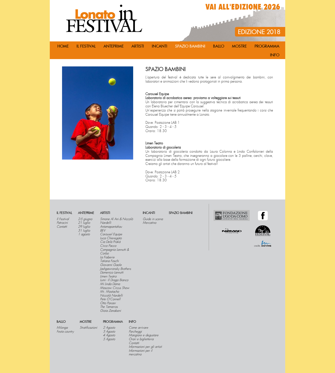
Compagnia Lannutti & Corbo (114, 251)
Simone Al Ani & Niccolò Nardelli (116, 221)
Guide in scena (153, 219)
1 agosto (84, 234)
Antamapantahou (111, 227)
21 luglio (84, 223)
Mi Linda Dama (110, 284)
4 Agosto (109, 335)
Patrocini (62, 223)
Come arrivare (138, 328)
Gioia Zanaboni (110, 311)
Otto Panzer (108, 303)
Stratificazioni (88, 328)
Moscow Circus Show (114, 288)
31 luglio (84, 231)
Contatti (62, 227)
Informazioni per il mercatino (140, 352)
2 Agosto (109, 328)
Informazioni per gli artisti (145, 347)
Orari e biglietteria (141, 339)
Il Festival (63, 219)
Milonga (62, 328)
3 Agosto (109, 332)
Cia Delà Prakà (110, 242)
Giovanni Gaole (111, 265)
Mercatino (149, 223)
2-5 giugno (85, 219)
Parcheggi (135, 332)
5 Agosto (109, 339)
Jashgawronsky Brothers (115, 269)
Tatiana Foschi (109, 261)
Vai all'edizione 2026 (243, 7)
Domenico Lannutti (111, 272)
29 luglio (84, 227)
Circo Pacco (108, 246)
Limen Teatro (108, 276)
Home (63, 46)
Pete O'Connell (110, 299)
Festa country (65, 332)
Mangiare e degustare (143, 335)
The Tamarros (109, 307)
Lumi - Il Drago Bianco (114, 280)
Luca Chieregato (111, 238)
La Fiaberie (107, 257)
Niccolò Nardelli (111, 296)
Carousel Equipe (111, 234)
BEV (102, 231)
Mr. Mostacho (109, 292)
